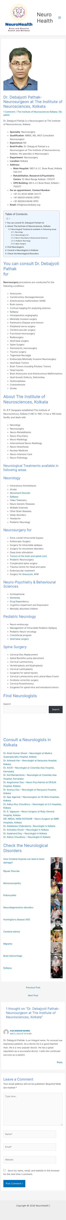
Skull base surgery (19, 639)
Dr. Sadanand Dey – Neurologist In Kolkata (25, 833)
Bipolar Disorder (11, 871)
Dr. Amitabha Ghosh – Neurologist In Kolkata (26, 829)
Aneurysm (27, 574)
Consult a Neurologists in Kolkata (22, 250)
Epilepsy (14, 496)
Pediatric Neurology (23, 241)
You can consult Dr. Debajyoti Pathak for (25, 223)
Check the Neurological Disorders (23, 253)
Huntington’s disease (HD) (16, 919)
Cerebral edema (11, 931)
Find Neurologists (15, 247)
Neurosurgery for (22, 235)
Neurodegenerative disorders (18, 907)
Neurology (19, 232)
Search (7, 704)
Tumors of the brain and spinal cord (28, 556)
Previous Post (33, 987)
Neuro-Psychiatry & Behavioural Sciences (31, 238)
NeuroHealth (45, 17)
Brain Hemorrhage (12, 956)
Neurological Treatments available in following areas (33, 229)
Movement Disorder (20, 493)
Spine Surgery (20, 244)
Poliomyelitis (9, 895)
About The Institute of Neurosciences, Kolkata (28, 226)
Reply (60, 1062)
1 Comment (9, 111)
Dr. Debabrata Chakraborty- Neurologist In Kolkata (29, 826)
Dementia (15, 597)
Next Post (33, 995)
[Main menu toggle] (59, 17)
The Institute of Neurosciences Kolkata (37, 111)
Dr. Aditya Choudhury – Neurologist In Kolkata (26, 837)
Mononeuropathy (12, 883)
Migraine (7, 943)
